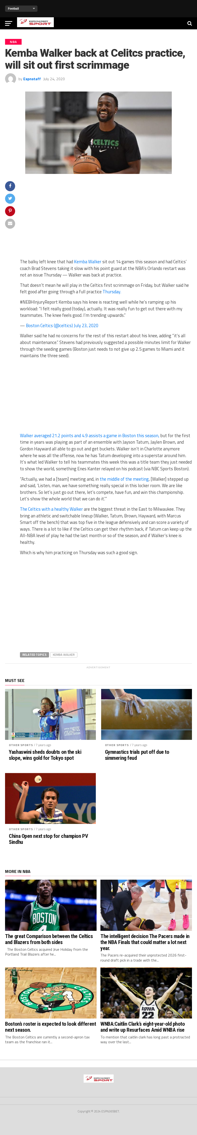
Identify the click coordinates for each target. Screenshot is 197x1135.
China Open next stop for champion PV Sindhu (48, 839)
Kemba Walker (87, 261)
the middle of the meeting (124, 479)
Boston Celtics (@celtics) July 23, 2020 (62, 325)
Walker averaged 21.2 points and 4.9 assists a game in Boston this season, (89, 435)
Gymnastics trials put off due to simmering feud (137, 755)
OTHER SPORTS (21, 745)
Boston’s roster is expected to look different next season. (50, 1027)
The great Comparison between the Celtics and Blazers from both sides (49, 939)
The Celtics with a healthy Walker (51, 509)
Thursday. (112, 291)
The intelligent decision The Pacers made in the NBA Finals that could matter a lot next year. (145, 942)
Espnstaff (32, 79)
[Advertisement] (106, 220)
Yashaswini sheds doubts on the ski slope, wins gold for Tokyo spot (45, 755)
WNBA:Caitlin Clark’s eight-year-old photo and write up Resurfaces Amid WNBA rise (142, 1027)
